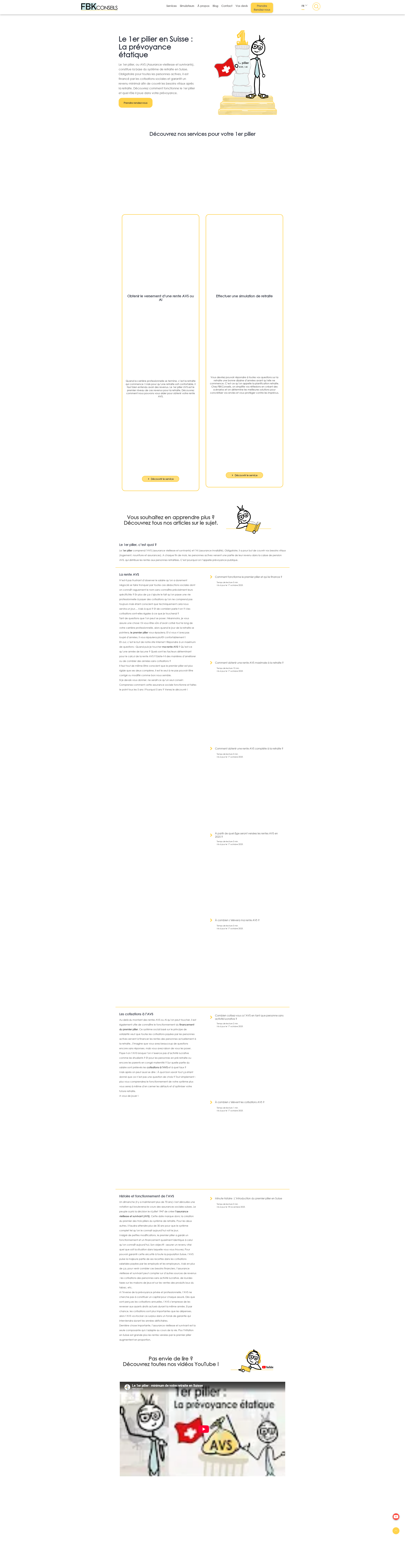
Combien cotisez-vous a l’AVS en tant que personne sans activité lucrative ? (249, 1017)
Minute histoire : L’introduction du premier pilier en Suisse (248, 1198)
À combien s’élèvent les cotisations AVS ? (239, 1102)
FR (303, 5)
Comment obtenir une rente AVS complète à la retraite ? (249, 748)
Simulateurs (187, 5)
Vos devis (242, 5)
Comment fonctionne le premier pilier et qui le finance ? (248, 576)
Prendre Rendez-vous (262, 7)
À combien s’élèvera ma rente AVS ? (237, 920)
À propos (203, 5)
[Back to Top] (396, 1530)
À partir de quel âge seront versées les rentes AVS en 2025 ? (246, 835)
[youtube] (396, 1516)
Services (171, 5)
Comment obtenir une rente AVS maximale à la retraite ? (249, 662)
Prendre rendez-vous (135, 102)
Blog (215, 5)
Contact (226, 5)
